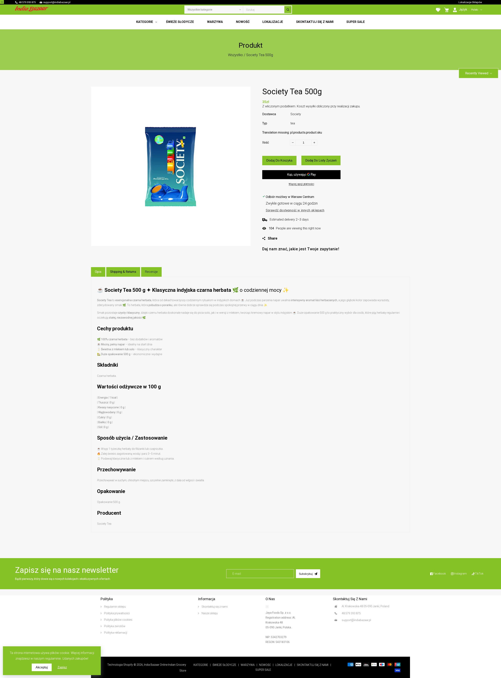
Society (295, 114)
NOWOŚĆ (265, 664)
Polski (474, 9)
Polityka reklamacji (115, 632)
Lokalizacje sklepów (470, 2)
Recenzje (151, 272)
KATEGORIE (201, 664)
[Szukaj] (287, 9)
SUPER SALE (263, 669)
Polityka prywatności (117, 613)
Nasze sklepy (209, 613)
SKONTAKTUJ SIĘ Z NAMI (312, 664)
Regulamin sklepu (115, 606)
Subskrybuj (306, 573)
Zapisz (62, 667)
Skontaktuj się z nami (214, 606)
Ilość (265, 142)
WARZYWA (248, 664)
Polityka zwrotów (114, 626)
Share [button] (272, 238)
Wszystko (235, 55)
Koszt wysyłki (306, 106)
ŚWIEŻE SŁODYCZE (224, 664)
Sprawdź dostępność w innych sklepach (295, 210)
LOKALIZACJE (283, 664)
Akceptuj (42, 667)
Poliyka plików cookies (118, 619)
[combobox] (267, 9)
